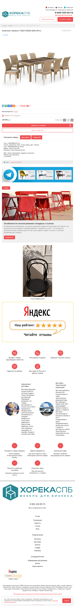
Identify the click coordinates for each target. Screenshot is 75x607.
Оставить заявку (65, 19)
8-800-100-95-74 (64, 12)
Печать (23, 106)
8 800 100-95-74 (37, 504)
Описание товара (11, 137)
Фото (37, 529)
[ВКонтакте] (8, 106)
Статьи (37, 526)
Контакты (37, 539)
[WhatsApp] (6, 106)
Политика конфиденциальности (43, 594)
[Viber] (11, 106)
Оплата (37, 545)
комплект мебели (16, 162)
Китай (16, 111)
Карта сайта (58, 594)
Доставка (25, 137)
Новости (37, 523)
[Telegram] (3, 106)
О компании (37, 520)
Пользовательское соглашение (23, 594)
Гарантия (37, 137)
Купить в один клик (38, 130)
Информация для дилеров (37, 560)
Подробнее (9, 237)
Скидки (37, 548)
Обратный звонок (48, 19)
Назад (6, 188)
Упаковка (37, 550)
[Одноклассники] (14, 106)
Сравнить (7, 115)
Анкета (37, 563)
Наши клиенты (37, 566)
